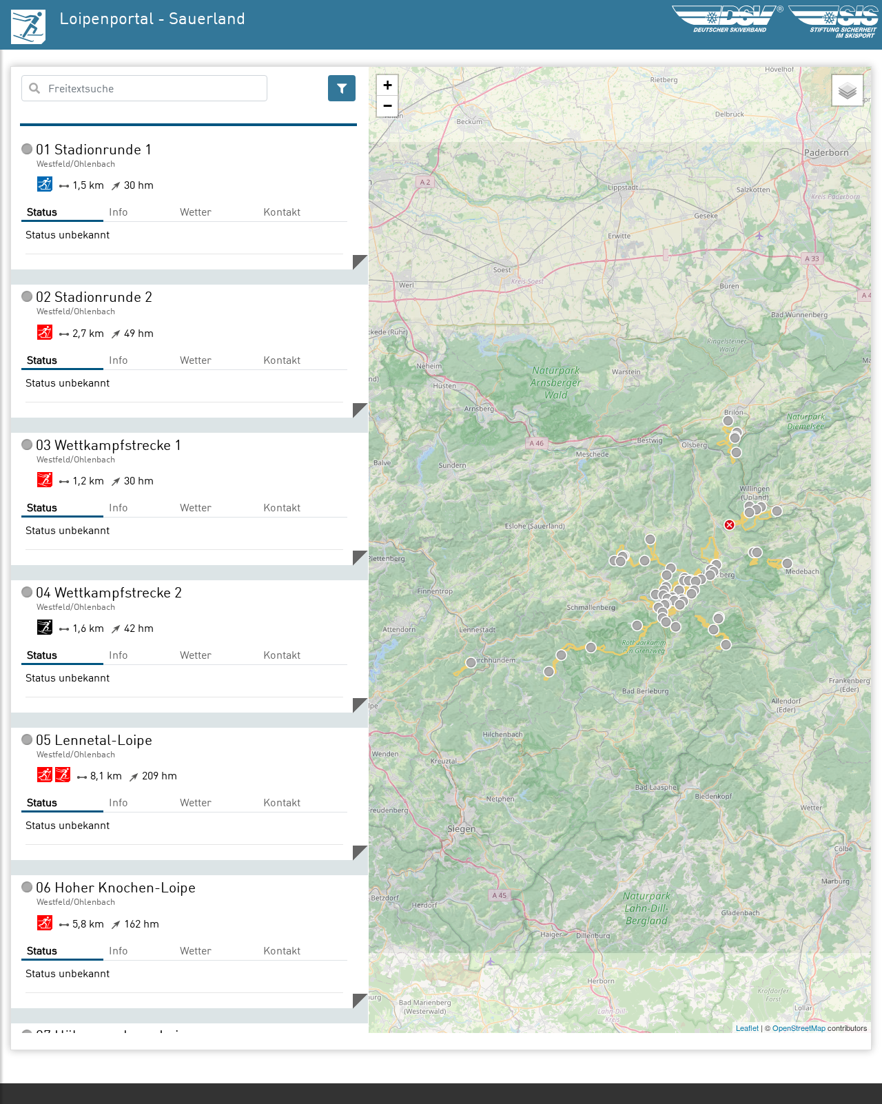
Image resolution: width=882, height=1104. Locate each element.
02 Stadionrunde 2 (94, 296)
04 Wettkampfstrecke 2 (109, 592)
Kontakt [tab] (281, 211)
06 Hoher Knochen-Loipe (116, 887)
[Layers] (847, 90)
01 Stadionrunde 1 (94, 149)
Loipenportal (106, 18)
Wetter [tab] (196, 211)
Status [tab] (42, 211)
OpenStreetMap (798, 1027)
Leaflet (747, 1027)
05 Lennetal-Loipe (94, 739)
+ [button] (387, 85)
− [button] (387, 105)
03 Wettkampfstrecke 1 (109, 444)
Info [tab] (118, 211)
